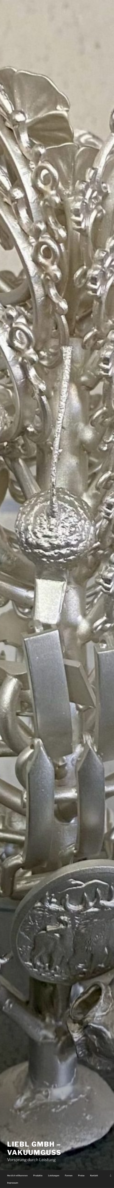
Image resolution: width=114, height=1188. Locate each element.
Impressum (12, 1182)
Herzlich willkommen (17, 1175)
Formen (68, 1175)
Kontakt (94, 1175)
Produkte (37, 1175)
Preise (81, 1175)
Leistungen (53, 1175)
